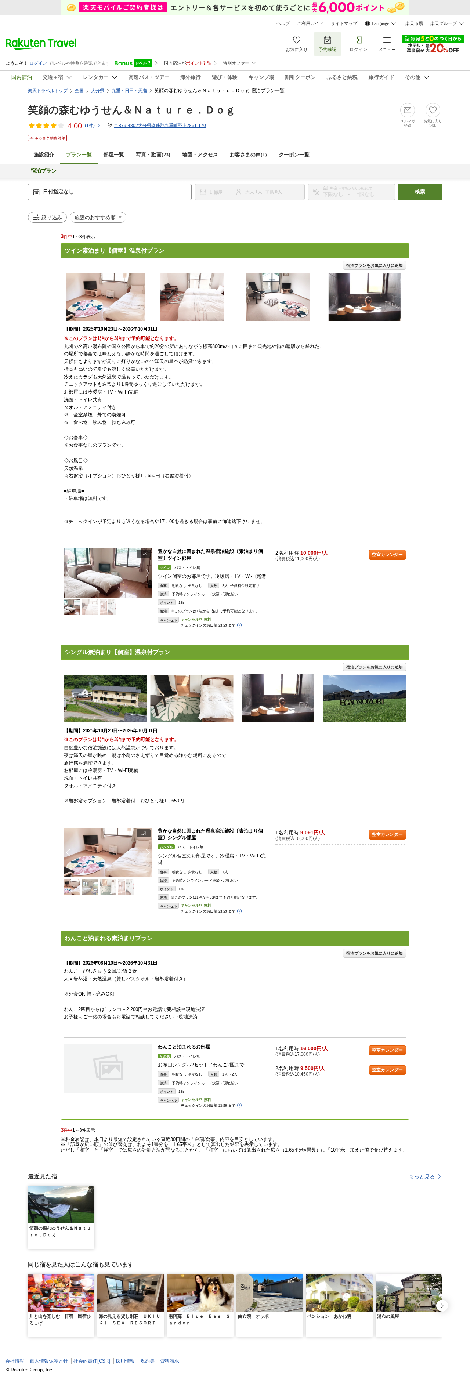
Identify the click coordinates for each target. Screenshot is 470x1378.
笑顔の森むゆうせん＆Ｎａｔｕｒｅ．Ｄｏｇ (132, 110)
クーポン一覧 (294, 154)
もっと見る (422, 1176)
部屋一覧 (114, 154)
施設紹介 (44, 154)
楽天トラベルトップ (48, 90)
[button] (148, 573)
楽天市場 (414, 23)
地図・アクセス (200, 154)
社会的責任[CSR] (91, 1361)
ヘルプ (283, 23)
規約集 (147, 1361)
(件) (90, 125)
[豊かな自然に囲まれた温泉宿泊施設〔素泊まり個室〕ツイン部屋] (108, 573)
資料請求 (169, 1361)
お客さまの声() (248, 154)
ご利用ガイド (310, 23)
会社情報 (14, 1361)
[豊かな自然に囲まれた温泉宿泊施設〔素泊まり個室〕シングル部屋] (108, 852)
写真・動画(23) (153, 154)
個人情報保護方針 (49, 1361)
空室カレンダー (387, 554)
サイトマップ (344, 23)
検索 (420, 192)
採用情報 (125, 1361)
